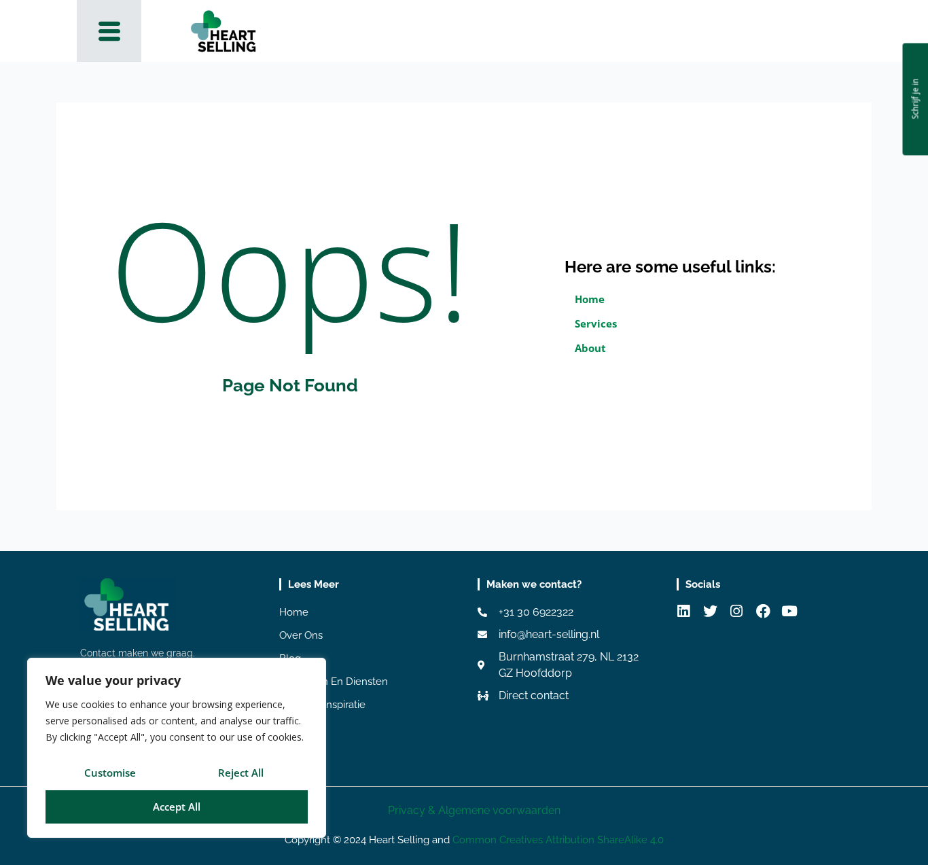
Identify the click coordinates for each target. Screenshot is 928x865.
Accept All (176, 806)
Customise (110, 772)
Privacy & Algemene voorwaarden (474, 810)
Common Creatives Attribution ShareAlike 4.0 (558, 840)
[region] (176, 748)
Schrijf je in (915, 99)
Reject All (241, 772)
